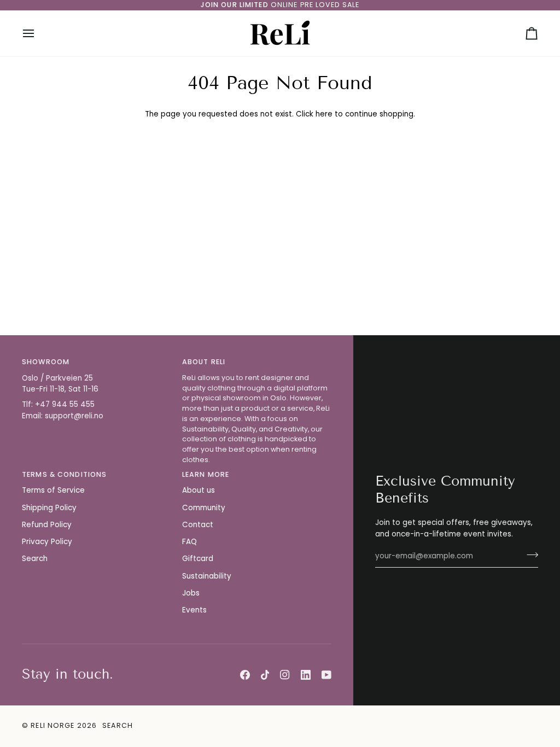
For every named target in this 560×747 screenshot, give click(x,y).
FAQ (189, 541)
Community (203, 508)
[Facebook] (245, 675)
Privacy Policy (47, 541)
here (324, 114)
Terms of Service (53, 490)
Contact (197, 525)
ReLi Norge (52, 725)
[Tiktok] (265, 675)
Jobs (191, 593)
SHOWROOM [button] (45, 361)
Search (35, 558)
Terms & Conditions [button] (64, 474)
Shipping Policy (49, 508)
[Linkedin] (306, 675)
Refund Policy (47, 525)
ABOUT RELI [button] (203, 361)
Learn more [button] (205, 474)
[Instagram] (285, 675)
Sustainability (206, 576)
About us (198, 490)
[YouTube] (326, 675)
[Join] (529, 554)
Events (194, 610)
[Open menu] (38, 33)
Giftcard (197, 558)
